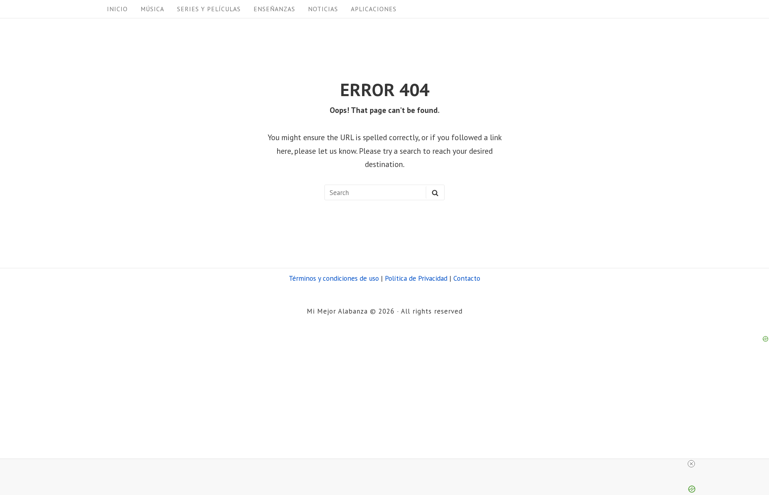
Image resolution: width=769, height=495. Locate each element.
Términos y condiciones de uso (334, 278)
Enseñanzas (274, 9)
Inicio (117, 9)
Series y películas (209, 9)
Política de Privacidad (416, 278)
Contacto (466, 278)
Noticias (323, 9)
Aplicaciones (374, 9)
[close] (691, 463)
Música (152, 9)
